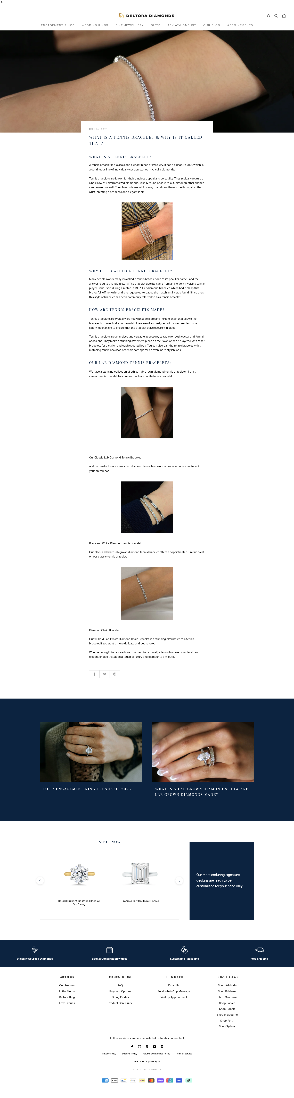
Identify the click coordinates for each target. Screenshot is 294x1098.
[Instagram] (139, 1046)
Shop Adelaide (227, 985)
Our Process (67, 985)
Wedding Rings (95, 25)
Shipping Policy (129, 1054)
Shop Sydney (227, 1026)
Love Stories (67, 1003)
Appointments (240, 25)
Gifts (155, 25)
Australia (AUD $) (145, 1061)
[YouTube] (154, 1046)
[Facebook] (132, 1046)
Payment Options (120, 991)
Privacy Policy (109, 1054)
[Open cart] (283, 16)
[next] (179, 880)
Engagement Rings (58, 25)
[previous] (40, 880)
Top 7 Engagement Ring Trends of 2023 (87, 788)
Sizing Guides (120, 997)
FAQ (120, 985)
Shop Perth (227, 1020)
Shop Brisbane (227, 991)
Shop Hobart (227, 1009)
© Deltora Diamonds (147, 1069)
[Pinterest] (147, 1046)
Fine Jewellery (130, 25)
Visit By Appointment (173, 997)
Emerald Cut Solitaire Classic (140, 901)
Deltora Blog (67, 997)
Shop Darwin (227, 1003)
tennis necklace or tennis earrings (123, 350)
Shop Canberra (227, 997)
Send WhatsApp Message (174, 991)
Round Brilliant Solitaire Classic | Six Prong (79, 902)
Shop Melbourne (227, 1014)
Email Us (173, 985)
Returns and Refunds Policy (156, 1054)
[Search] (276, 15)
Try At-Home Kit (182, 25)
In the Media (67, 991)
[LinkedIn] (162, 1046)
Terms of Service (183, 1054)
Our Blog (211, 25)
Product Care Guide (120, 1003)
